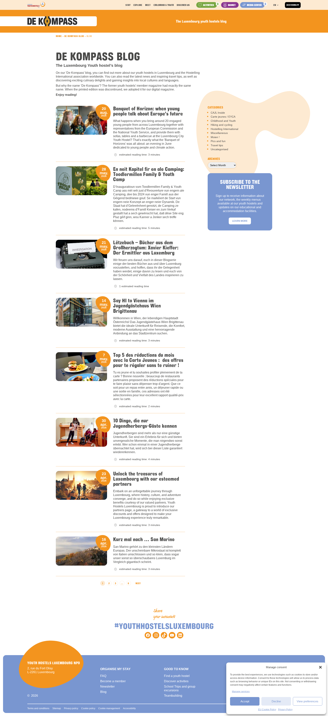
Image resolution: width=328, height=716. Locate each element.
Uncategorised (219, 149)
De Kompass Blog (74, 36)
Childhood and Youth (223, 120)
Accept (244, 701)
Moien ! (215, 137)
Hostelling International (224, 128)
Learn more (240, 221)
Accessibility (292, 5)
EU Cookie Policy (267, 709)
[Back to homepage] (36, 5)
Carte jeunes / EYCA (223, 116)
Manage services (241, 691)
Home (59, 36)
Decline (276, 701)
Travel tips (217, 145)
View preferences (307, 701)
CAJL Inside (218, 112)
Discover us (183, 4)
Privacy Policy (285, 709)
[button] (320, 667)
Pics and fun (218, 141)
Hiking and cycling (221, 124)
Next (138, 583)
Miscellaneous (219, 132)
